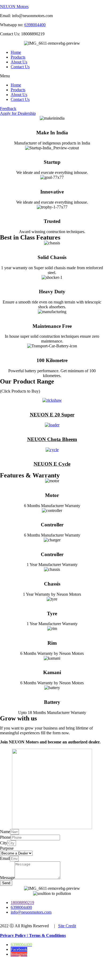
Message (7, 877)
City (3, 843)
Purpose (7, 848)
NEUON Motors (14, 6)
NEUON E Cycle (52, 464)
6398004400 (35, 24)
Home (16, 52)
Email (5, 858)
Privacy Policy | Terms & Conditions (33, 935)
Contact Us (20, 66)
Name (5, 831)
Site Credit (67, 926)
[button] (52, 76)
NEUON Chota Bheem (52, 439)
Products (18, 57)
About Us (19, 62)
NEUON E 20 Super (52, 414)
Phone (5, 837)
